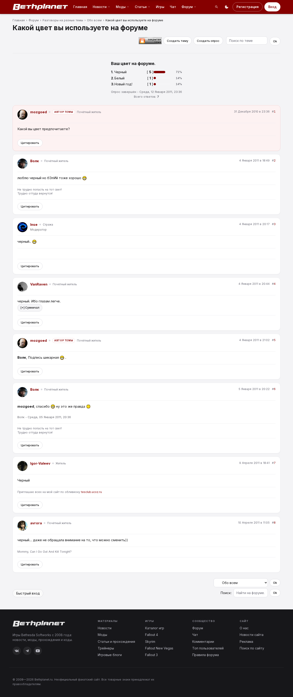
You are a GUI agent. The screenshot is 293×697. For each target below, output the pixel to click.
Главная (80, 7)
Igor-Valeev (40, 463)
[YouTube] (38, 651)
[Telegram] (27, 651)
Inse (34, 224)
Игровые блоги (110, 655)
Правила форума (205, 655)
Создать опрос (208, 41)
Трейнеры (106, 648)
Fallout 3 (151, 655)
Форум (187, 7)
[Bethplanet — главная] (40, 6)
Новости (100, 7)
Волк (34, 161)
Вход (272, 7)
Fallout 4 (151, 635)
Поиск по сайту (252, 648)
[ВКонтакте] (17, 651)
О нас (244, 628)
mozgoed (38, 112)
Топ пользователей (208, 648)
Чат (173, 7)
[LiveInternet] (270, 682)
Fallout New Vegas (159, 648)
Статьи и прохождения (116, 641)
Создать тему (177, 41)
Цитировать (30, 143)
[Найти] (216, 7)
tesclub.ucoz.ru (91, 492)
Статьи (141, 7)
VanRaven (38, 284)
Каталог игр (154, 628)
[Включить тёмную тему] (226, 7)
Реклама (246, 641)
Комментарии (203, 641)
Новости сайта (251, 635)
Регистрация (247, 7)
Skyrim (150, 641)
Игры (160, 7)
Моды (121, 7)
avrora (36, 523)
